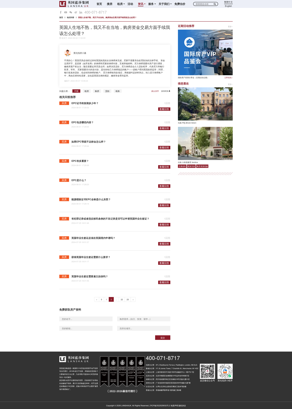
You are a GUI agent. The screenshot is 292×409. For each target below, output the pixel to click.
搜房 (109, 4)
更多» (230, 26)
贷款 (107, 91)
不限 (76, 91)
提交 (163, 337)
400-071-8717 (95, 12)
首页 (99, 4)
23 (128, 299)
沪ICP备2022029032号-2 (159, 405)
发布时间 (165, 91)
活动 (130, 4)
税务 (118, 91)
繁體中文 (228, 1)
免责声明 (174, 405)
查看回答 (164, 109)
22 (122, 299)
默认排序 (155, 91)
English (228, 5)
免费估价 (179, 4)
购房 (97, 91)
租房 (87, 91)
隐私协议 (182, 405)
